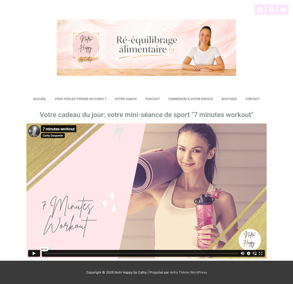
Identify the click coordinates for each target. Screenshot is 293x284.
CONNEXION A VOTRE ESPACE (190, 99)
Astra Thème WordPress (188, 272)
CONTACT (252, 99)
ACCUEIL (39, 99)
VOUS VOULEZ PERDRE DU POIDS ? (80, 99)
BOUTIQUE (229, 99)
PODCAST (152, 99)
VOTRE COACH (126, 99)
